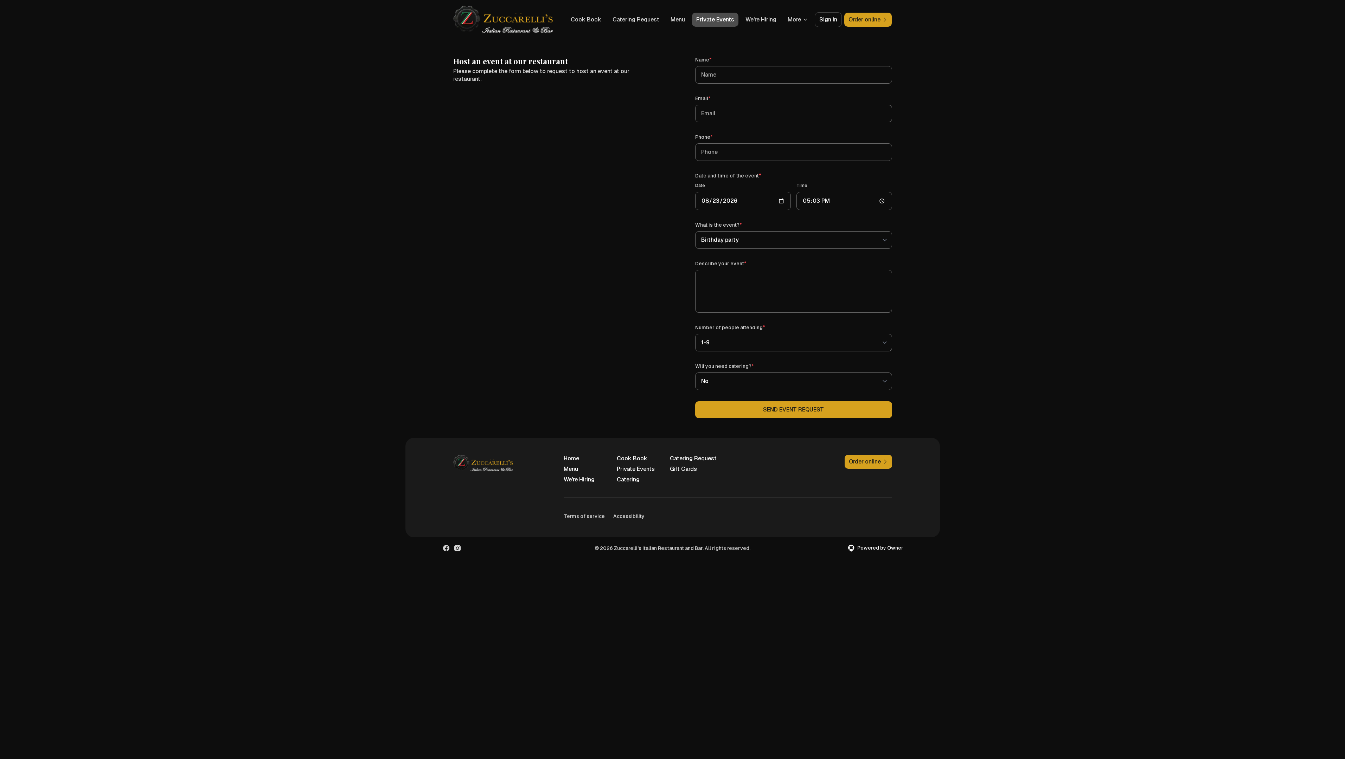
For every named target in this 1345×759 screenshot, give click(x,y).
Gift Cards (683, 469)
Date (700, 185)
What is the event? (728, 224)
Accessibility (629, 516)
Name (713, 59)
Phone (714, 137)
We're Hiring (760, 19)
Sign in (828, 19)
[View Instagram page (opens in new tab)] (457, 548)
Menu (678, 19)
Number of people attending (740, 327)
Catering (628, 479)
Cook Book (586, 19)
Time (801, 185)
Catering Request (636, 19)
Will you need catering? (734, 366)
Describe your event (731, 263)
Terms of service (584, 516)
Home (571, 458)
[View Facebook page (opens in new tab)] (446, 548)
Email (713, 98)
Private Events (715, 19)
